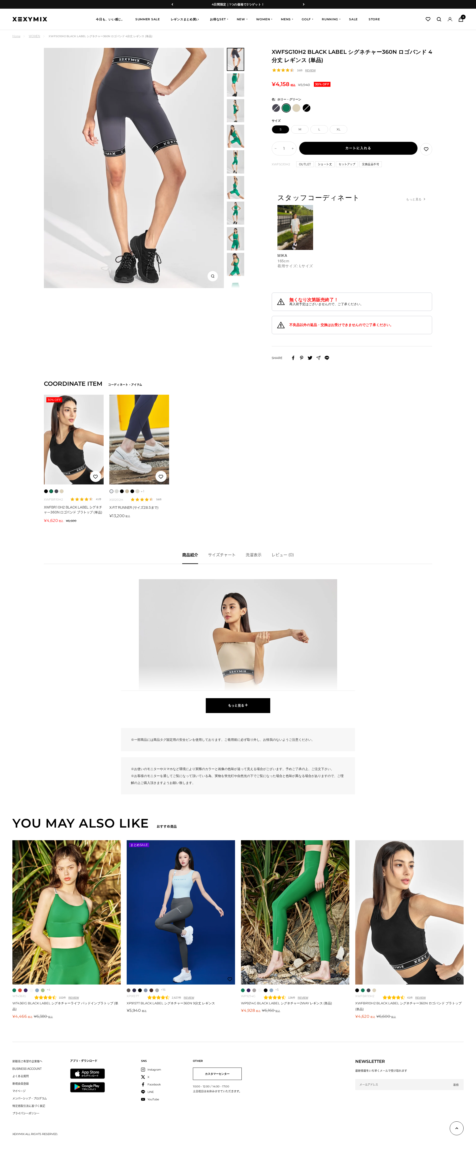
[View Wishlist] (428, 19)
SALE (353, 19)
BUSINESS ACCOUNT (27, 1068)
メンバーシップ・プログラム (29, 1098)
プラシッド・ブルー (37, 990)
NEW (241, 19)
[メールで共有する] (318, 358)
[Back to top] (457, 1129)
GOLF (306, 19)
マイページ (19, 1091)
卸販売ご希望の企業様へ (27, 1061)
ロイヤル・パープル (26, 990)
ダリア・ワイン (151, 990)
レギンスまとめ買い (185, 19)
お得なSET (218, 19)
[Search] (439, 19)
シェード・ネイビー (134, 990)
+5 (277, 989)
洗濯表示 (254, 555)
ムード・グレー (128, 990)
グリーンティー (43, 990)
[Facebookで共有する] (293, 358)
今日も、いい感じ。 (110, 19)
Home (16, 36)
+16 (163, 989)
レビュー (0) (282, 555)
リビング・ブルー (146, 990)
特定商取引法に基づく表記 (28, 1106)
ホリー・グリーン (14, 990)
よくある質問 (20, 1076)
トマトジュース (20, 990)
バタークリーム (374, 990)
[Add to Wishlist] (426, 149)
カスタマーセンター (217, 1074)
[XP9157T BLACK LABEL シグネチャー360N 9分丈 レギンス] (181, 912)
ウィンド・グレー (157, 990)
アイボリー (31, 990)
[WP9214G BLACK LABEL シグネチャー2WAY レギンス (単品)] (295, 912)
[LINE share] (327, 358)
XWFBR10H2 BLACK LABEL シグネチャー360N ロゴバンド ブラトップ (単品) (73, 510)
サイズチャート (222, 555)
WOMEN (263, 19)
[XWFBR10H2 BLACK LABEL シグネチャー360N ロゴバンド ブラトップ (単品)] (409, 912)
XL (338, 129)
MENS (286, 19)
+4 (48, 989)
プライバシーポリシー (25, 1113)
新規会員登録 (20, 1083)
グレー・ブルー (368, 990)
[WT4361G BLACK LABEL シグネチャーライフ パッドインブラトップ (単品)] (66, 912)
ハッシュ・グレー (254, 990)
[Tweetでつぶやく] (310, 358)
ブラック (140, 990)
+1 (143, 491)
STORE (374, 19)
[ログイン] (450, 19)
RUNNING (330, 19)
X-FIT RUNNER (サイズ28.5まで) (134, 507)
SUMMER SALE (147, 19)
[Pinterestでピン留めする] (301, 358)
